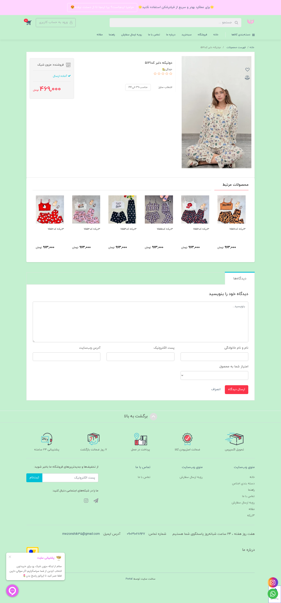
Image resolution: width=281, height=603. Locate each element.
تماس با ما (154, 35)
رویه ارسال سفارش (131, 35)
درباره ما (170, 35)
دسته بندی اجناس (243, 483)
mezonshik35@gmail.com (81, 534)
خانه (215, 35)
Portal (129, 579)
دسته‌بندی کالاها (241, 35)
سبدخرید (187, 35)
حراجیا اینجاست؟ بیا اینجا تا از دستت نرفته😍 (102, 7)
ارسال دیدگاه (236, 389)
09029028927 (136, 534)
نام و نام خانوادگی (236, 348)
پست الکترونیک (164, 348)
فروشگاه (202, 35)
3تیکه (251, 516)
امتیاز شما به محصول (233, 366)
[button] (31, 22)
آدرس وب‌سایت (89, 348)
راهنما (112, 35)
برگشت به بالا (136, 416)
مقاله (100, 35)
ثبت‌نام (34, 477)
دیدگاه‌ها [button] (239, 278)
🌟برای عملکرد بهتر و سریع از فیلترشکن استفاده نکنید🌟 (175, 7)
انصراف (216, 389)
